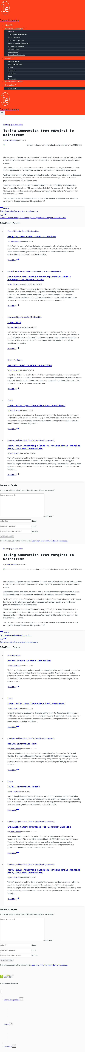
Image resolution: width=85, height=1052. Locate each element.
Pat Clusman (10, 140)
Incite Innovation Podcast (15, 64)
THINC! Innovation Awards (23, 786)
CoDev (10, 271)
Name (34, 521)
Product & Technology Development (18, 43)
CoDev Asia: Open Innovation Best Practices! (36, 405)
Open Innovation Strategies (16, 40)
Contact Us (8, 1046)
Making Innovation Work (22, 743)
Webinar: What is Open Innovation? (29, 365)
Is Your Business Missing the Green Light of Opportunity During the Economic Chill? (33, 216)
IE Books (10, 67)
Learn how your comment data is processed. (49, 541)
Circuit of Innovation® (14, 37)
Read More (13, 260)
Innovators (11, 317)
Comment (48, 516)
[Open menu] (2, 112)
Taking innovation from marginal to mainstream (19, 210)
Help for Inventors (13, 52)
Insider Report (12, 70)
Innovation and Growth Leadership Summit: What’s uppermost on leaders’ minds (39, 278)
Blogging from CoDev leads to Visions (31, 236)
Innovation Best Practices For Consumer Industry (39, 826)
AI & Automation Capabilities (16, 46)
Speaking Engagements (51, 271)
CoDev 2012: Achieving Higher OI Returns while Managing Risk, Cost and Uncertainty (43, 447)
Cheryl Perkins (15, 241)
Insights (6, 1024)
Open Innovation (16, 125)
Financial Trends (20, 231)
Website (34, 531)
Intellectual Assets (13, 49)
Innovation (11, 31)
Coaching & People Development (17, 34)
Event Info (11, 360)
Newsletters (11, 73)
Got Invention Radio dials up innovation (15, 634)
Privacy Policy (12, 88)
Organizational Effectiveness (16, 55)
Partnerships (33, 231)
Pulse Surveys (12, 79)
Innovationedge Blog (14, 61)
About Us (9, 25)
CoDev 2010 (14, 322)
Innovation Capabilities (11, 1000)
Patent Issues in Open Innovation (29, 660)
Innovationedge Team (13, 82)
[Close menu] (0, 991)
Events (10, 76)
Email (34, 526)
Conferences (19, 271)
